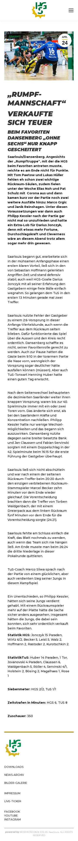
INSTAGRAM (12, 819)
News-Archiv (14, 774)
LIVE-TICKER (12, 801)
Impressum (12, 793)
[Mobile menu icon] (71, 10)
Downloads (13, 766)
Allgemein (14, 36)
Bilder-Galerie (15, 782)
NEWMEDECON (28, 832)
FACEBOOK (12, 811)
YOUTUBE (11, 815)
